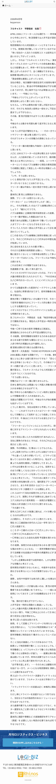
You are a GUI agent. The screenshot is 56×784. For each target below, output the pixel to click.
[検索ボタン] (54, 1)
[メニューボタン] (2, 1)
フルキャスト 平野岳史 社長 (24, 28)
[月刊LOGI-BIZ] (28, 1)
